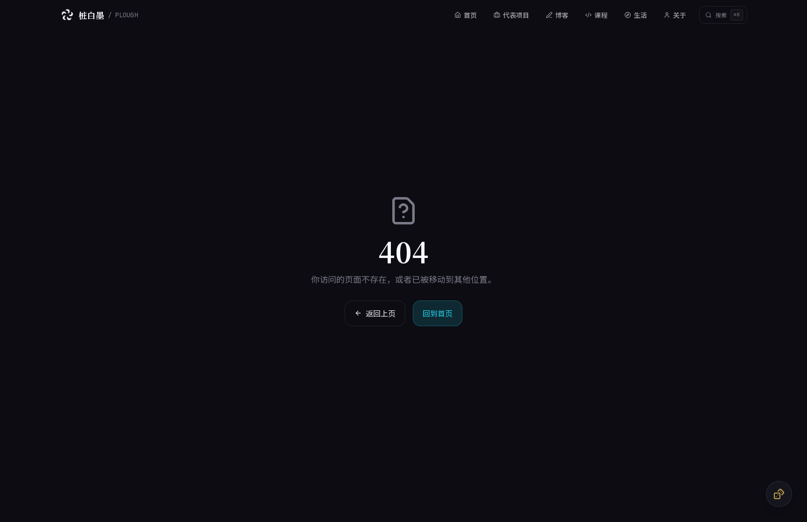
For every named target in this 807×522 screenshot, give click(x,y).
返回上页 (381, 313)
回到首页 (438, 313)
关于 (679, 15)
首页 (470, 15)
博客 (561, 15)
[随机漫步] (779, 494)
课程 (601, 15)
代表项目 (516, 15)
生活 (640, 15)
